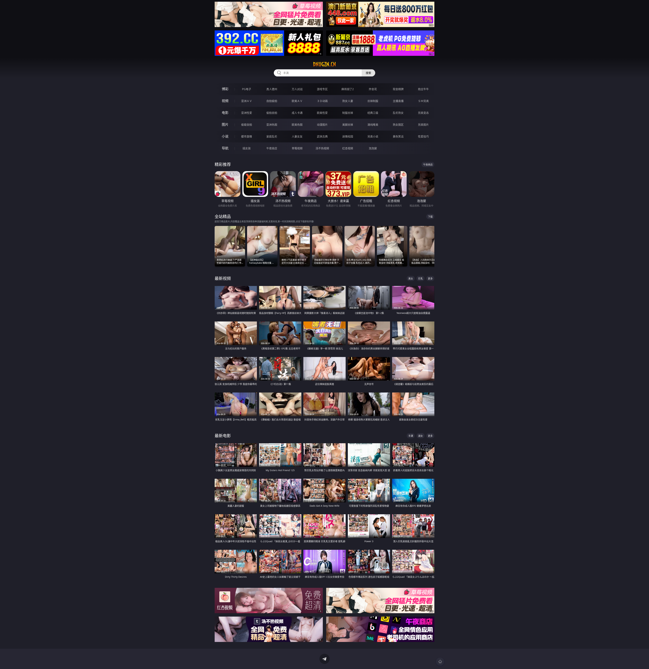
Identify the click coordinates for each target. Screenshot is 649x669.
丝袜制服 (372, 101)
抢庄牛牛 (423, 89)
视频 (225, 101)
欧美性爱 (322, 113)
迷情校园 (347, 136)
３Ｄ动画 (322, 101)
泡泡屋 (373, 148)
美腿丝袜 (347, 124)
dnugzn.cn (324, 64)
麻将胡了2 (347, 89)
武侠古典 (322, 136)
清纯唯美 (372, 124)
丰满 (410, 435)
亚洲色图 (271, 124)
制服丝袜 (347, 113)
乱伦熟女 (398, 113)
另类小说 (372, 136)
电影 (225, 112)
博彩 (225, 89)
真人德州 (271, 89)
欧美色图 (297, 124)
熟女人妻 (347, 101)
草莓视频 (297, 148)
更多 (430, 278)
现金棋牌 (398, 89)
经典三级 (372, 113)
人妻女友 (297, 136)
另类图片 (423, 124)
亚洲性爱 (246, 113)
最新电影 (223, 435)
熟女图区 (398, 124)
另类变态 (423, 113)
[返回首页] (440, 662)
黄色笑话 (398, 136)
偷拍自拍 (271, 113)
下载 (430, 216)
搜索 (368, 73)
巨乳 (420, 278)
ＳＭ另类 (423, 101)
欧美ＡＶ (297, 101)
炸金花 (373, 89)
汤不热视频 (322, 148)
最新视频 (223, 278)
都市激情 (246, 136)
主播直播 (398, 101)
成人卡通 (297, 113)
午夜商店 (271, 148)
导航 (225, 148)
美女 (410, 278)
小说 (225, 136)
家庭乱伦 (271, 136)
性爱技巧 (423, 136)
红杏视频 (347, 148)
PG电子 (246, 89)
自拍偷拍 (271, 101)
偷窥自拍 (246, 124)
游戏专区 (322, 89)
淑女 (420, 435)
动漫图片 (322, 124)
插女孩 (247, 148)
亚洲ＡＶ (246, 101)
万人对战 (297, 89)
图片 (225, 124)
